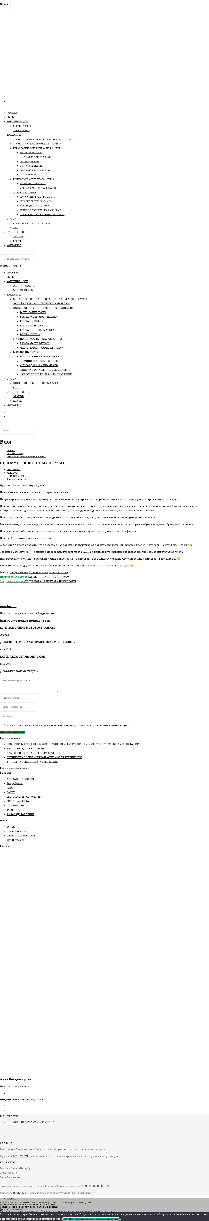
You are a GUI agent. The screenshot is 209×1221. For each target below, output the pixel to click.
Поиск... (5, 4)
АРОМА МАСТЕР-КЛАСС (35, 343)
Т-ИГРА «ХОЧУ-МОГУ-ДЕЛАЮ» (39, 316)
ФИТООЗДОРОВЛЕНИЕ (20, 814)
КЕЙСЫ (18, 400)
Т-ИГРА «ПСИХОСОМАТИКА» (38, 330)
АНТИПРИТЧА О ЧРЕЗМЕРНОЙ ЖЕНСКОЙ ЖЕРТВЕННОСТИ (44, 757)
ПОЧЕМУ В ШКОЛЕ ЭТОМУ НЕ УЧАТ (26, 456)
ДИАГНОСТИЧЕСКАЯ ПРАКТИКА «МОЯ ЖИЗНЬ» (37, 642)
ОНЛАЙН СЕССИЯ (24, 285)
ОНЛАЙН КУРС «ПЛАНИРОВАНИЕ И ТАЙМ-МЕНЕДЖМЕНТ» (50, 299)
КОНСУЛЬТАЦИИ (17, 281)
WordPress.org (15, 839)
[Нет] (120, 1219)
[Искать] (36, 430)
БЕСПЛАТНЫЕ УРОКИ (26, 352)
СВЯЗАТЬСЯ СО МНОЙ (95, 1186)
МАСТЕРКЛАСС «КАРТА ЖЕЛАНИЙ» (42, 347)
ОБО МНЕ (12, 276)
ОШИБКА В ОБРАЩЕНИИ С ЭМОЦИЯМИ (45, 369)
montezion (13, 469)
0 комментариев (17, 479)
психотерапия (58, 572)
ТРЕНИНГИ (14, 294)
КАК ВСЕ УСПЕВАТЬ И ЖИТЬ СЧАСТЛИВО (46, 374)
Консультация (38, 572)
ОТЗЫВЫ (18, 396)
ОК (65, 1219)
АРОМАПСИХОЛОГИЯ (20, 779)
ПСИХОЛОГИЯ (16, 475)
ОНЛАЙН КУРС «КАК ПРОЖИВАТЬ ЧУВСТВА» (41, 303)
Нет (71, 1219)
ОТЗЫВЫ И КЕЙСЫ (19, 391)
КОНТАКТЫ (14, 405)
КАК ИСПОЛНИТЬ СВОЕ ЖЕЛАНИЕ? (27, 628)
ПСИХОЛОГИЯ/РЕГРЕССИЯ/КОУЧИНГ (30, 1122)
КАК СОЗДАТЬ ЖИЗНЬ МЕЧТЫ (39, 365)
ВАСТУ (11, 792)
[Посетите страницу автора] (8, 599)
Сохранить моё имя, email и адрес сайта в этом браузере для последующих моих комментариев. (67, 725)
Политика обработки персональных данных (28, 1204)
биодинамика (19, 572)
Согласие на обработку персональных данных (29, 1206)
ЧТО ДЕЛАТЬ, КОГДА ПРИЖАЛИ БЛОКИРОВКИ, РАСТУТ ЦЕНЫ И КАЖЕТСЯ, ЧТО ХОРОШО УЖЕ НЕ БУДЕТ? (73, 744)
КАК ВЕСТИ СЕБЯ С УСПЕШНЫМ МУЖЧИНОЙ (35, 752)
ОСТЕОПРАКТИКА (18, 801)
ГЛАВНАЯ (13, 272)
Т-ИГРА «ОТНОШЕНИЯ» (34, 325)
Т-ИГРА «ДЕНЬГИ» (31, 321)
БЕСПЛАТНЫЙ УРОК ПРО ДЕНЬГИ (41, 356)
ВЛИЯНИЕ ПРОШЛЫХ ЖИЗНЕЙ (40, 360)
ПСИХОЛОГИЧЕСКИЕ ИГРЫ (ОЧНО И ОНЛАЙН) (43, 307)
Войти (11, 826)
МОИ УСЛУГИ (22, 1156)
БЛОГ (16, 387)
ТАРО (10, 809)
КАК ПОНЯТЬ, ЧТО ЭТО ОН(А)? (25, 748)
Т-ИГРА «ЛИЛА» (30, 334)
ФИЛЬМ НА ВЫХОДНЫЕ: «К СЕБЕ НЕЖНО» (33, 761)
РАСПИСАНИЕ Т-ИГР (33, 312)
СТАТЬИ (11, 378)
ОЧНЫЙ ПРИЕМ (23, 290)
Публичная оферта (11, 1208)
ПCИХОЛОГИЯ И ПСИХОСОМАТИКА (35, 383)
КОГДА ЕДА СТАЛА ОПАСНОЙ (22, 656)
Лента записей (16, 831)
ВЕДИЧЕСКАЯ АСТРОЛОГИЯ (24, 796)
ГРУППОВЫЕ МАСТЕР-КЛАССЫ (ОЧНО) (37, 338)
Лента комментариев (21, 835)
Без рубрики (15, 783)
